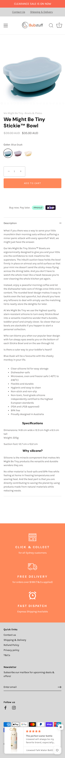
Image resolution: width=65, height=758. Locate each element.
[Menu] (6, 25)
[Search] (51, 26)
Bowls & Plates (33, 113)
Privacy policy (11, 650)
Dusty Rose (18, 153)
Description (10, 223)
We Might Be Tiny (13, 113)
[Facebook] (5, 707)
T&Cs (7, 655)
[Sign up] (59, 687)
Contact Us (18, 12)
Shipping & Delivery (41, 12)
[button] (60, 727)
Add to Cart (32, 183)
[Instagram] (14, 707)
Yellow (28, 153)
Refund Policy (11, 645)
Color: (13, 144)
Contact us (10, 634)
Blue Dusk (8, 153)
